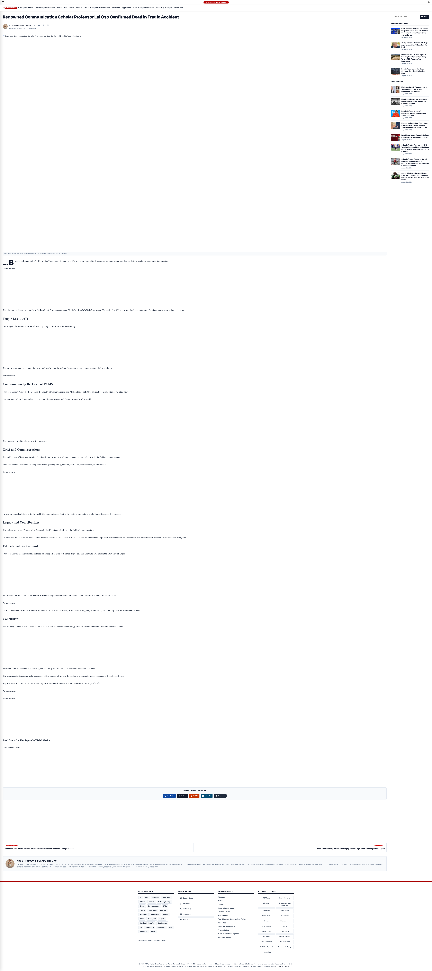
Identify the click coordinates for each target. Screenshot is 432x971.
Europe (142, 910)
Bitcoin (142, 902)
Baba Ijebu (166, 897)
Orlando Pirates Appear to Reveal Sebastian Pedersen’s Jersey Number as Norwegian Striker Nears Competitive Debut (415, 162)
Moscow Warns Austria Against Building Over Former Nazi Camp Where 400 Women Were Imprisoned (413, 58)
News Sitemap (160, 940)
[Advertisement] (194, 282)
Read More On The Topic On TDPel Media (26, 740)
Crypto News (126, 8)
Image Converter (284, 898)
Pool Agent (152, 919)
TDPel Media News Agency (216, 2)
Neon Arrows (284, 921)
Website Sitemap (145, 940)
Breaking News (49, 8)
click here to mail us (281, 966)
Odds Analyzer (266, 952)
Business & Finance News (85, 8)
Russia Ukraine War (147, 923)
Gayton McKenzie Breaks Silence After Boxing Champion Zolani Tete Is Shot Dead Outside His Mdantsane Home (415, 176)
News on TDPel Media (226, 926)
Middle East (155, 914)
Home (20, 8)
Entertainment (10, 8)
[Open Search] (429, 2)
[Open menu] (3, 2)
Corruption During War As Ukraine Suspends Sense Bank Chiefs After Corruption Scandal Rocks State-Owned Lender (414, 32)
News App (222, 923)
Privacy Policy (223, 930)
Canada (151, 902)
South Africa (162, 923)
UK (141, 927)
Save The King (266, 926)
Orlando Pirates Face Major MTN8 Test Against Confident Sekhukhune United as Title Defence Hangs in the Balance (415, 148)
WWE (153, 931)
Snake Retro (266, 916)
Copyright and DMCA (226, 908)
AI (140, 897)
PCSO (142, 919)
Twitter (183, 796)
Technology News (162, 8)
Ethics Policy (223, 915)
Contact (221, 904)
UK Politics (150, 927)
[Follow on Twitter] (34, 25)
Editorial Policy (224, 912)
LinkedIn (208, 796)
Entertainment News (102, 8)
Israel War (143, 914)
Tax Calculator (285, 942)
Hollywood (152, 910)
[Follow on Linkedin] (43, 25)
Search (424, 16)
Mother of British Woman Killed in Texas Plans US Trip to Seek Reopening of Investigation (414, 89)
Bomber (266, 921)
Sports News (137, 8)
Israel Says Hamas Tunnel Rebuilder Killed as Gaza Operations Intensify (415, 136)
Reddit (195, 796)
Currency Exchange (285, 947)
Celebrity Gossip (164, 902)
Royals (162, 919)
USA (170, 927)
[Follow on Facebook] (39, 25)
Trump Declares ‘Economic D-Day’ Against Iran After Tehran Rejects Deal (414, 45)
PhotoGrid (266, 910)
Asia (146, 897)
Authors (221, 901)
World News (116, 8)
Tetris (285, 926)
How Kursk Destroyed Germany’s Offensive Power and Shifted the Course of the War (414, 101)
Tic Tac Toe (285, 916)
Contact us (39, 8)
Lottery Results (148, 8)
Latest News (28, 8)
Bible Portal (285, 931)
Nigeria (166, 914)
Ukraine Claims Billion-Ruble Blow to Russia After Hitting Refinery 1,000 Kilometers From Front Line (414, 125)
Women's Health (284, 936)
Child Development (266, 947)
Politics (71, 8)
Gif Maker (266, 903)
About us (221, 897)
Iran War (163, 910)
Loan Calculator (266, 942)
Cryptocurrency (154, 906)
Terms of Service (224, 937)
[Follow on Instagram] (48, 25)
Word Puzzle (285, 910)
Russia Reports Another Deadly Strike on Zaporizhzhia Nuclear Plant (413, 71)
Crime (142, 906)
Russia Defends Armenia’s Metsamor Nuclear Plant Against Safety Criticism (413, 113)
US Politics (161, 927)
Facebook (170, 796)
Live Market (266, 936)
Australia (155, 897)
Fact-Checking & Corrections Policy (232, 919)
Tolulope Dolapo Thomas (21, 25)
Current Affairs (62, 8)
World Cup (143, 931)
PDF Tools (266, 898)
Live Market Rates (176, 8)
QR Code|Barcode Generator (285, 904)
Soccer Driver (266, 931)
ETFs (165, 906)
